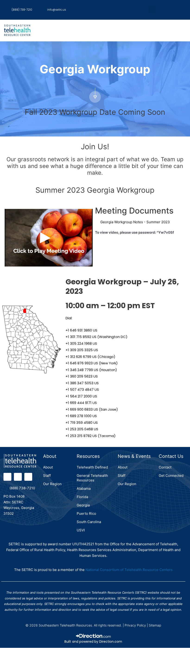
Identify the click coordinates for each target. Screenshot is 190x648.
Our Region (52, 484)
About (48, 467)
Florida (82, 497)
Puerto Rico (86, 513)
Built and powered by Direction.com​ (93, 641)
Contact (165, 467)
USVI (81, 530)
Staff (47, 475)
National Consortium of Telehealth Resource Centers (129, 569)
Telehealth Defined (92, 467)
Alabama (84, 488)
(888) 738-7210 (22, 488)
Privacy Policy (135, 625)
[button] (152, 9)
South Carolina (89, 522)
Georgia (83, 505)
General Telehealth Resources (92, 477)
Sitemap (155, 625)
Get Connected (171, 475)
